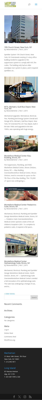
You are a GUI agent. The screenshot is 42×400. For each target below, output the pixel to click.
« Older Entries (9, 294)
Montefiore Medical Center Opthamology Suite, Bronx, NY (17, 262)
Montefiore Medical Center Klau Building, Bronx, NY (17, 157)
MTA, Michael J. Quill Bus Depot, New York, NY (19, 108)
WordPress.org (9, 340)
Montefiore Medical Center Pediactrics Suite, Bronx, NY (20, 205)
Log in (6, 330)
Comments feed (10, 337)
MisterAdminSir (11, 49)
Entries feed (8, 333)
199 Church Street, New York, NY (18, 47)
